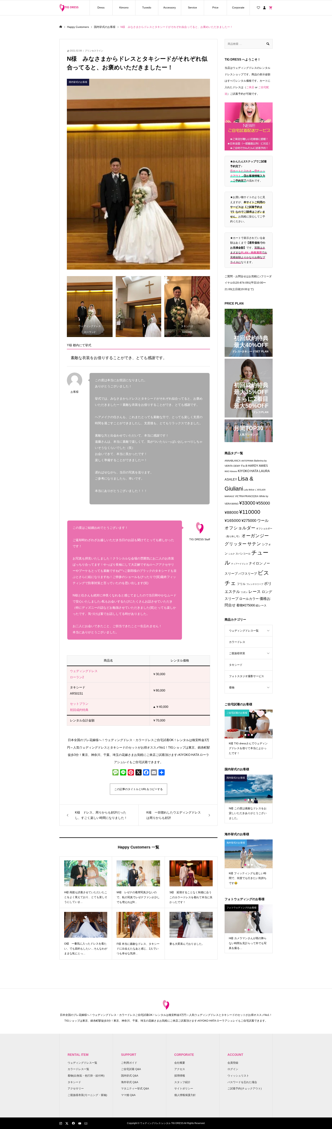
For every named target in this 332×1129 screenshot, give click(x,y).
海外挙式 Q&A (129, 1082)
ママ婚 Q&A (128, 1095)
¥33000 (247, 503)
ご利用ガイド (129, 1062)
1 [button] (245, 735)
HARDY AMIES (258, 465)
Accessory (169, 7)
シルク (231, 554)
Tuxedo (146, 7)
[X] (138, 772)
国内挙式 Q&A (129, 1075)
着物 (231, 687)
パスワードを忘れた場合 (242, 1082)
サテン (254, 543)
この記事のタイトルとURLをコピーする (138, 789)
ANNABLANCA (233, 461)
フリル (241, 583)
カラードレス (237, 641)
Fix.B (244, 465)
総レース (261, 605)
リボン (244, 592)
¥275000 (249, 520)
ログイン (232, 1069)
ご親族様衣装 (237, 653)
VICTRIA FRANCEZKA (246, 496)
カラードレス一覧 (78, 1069)
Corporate (238, 7)
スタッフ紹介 (182, 1082)
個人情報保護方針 (185, 1095)
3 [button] (252, 735)
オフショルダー (240, 527)
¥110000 (249, 512)
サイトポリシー (183, 1088)
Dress (101, 7)
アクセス (179, 1069)
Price (215, 7)
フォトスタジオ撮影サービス (246, 676)
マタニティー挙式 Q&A (135, 1088)
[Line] (123, 772)
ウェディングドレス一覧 (244, 630)
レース (254, 591)
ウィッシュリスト (238, 1075)
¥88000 (231, 512)
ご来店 (250, 87)
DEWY (236, 466)
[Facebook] (146, 772)
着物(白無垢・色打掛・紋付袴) (86, 1075)
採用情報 (179, 1075)
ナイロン (256, 563)
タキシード (235, 664)
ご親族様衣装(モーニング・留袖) (87, 1095)
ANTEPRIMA (247, 461)
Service (192, 7)
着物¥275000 (245, 605)
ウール (263, 520)
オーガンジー (255, 535)
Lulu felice (249, 489)
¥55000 (263, 503)
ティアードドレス (239, 564)
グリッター (236, 543)
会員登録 (232, 1062)
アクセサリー (76, 1088)
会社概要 (179, 1062)
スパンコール (243, 553)
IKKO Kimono (231, 471)
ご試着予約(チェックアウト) (244, 1088)
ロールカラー (249, 599)
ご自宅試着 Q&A (131, 1069)
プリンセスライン (94, 50)
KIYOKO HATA (248, 471)
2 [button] (248, 735)
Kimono (124, 7)
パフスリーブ (247, 573)
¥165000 (233, 520)
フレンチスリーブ (254, 584)
